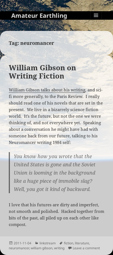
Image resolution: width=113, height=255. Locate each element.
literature (82, 243)
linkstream (47, 243)
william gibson (41, 248)
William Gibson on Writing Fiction (42, 72)
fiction (68, 243)
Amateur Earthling (39, 15)
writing (59, 248)
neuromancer (19, 248)
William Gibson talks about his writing (47, 89)
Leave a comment (86, 248)
